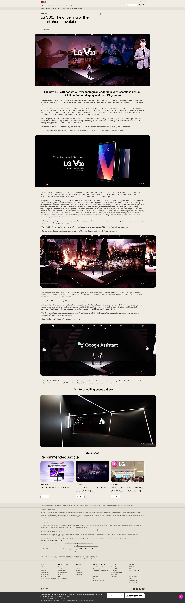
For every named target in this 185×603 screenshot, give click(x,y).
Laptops (95, 578)
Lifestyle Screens (62, 568)
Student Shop (43, 570)
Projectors (60, 574)
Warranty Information (116, 572)
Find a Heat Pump (97, 568)
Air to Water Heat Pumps (99, 567)
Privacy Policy (72, 594)
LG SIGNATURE (132, 567)
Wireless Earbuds (62, 570)
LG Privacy (67, 596)
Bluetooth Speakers (63, 572)
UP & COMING (55, 8)
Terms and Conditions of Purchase (85, 594)
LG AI (96, 5)
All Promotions (44, 567)
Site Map (50, 594)
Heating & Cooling (67, 5)
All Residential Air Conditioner (100, 570)
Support (91, 5)
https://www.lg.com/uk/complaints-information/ (81, 549)
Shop (41, 5)
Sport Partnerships (133, 582)
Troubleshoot (114, 570)
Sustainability (132, 580)
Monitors (95, 576)
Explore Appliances (80, 567)
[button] (131, 5)
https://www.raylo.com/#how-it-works (52, 540)
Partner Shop (43, 576)
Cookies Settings (44, 596)
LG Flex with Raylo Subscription (48, 578)
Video (59, 576)
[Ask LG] (181, 597)
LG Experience (47, 8)
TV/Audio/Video (49, 5)
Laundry (78, 570)
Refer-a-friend (43, 568)
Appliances (58, 5)
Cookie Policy (99, 594)
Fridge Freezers (79, 568)
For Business (43, 594)
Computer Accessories (98, 580)
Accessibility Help (59, 596)
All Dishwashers (79, 572)
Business (141, 1)
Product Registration (116, 567)
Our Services (114, 576)
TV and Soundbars (62, 567)
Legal (52, 596)
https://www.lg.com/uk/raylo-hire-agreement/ (86, 546)
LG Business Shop (44, 572)
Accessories (84, 5)
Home (41, 8)
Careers (130, 578)
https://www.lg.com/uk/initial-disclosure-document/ (79, 543)
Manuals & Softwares (116, 568)
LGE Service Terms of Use (60, 594)
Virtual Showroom (133, 570)
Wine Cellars (79, 574)
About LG (131, 574)
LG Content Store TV (63, 578)
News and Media (133, 576)
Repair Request (114, 574)
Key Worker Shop (44, 574)
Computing (76, 5)
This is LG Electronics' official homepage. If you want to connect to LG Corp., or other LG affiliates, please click (67, 600)
